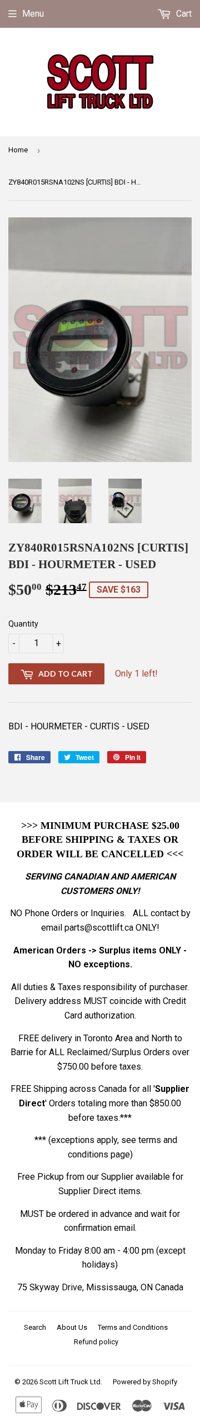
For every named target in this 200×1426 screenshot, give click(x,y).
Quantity (23, 623)
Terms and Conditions (133, 1327)
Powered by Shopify (145, 1382)
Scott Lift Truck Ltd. (70, 1382)
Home (18, 150)
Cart (183, 13)
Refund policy (96, 1342)
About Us (72, 1327)
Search (35, 1327)
